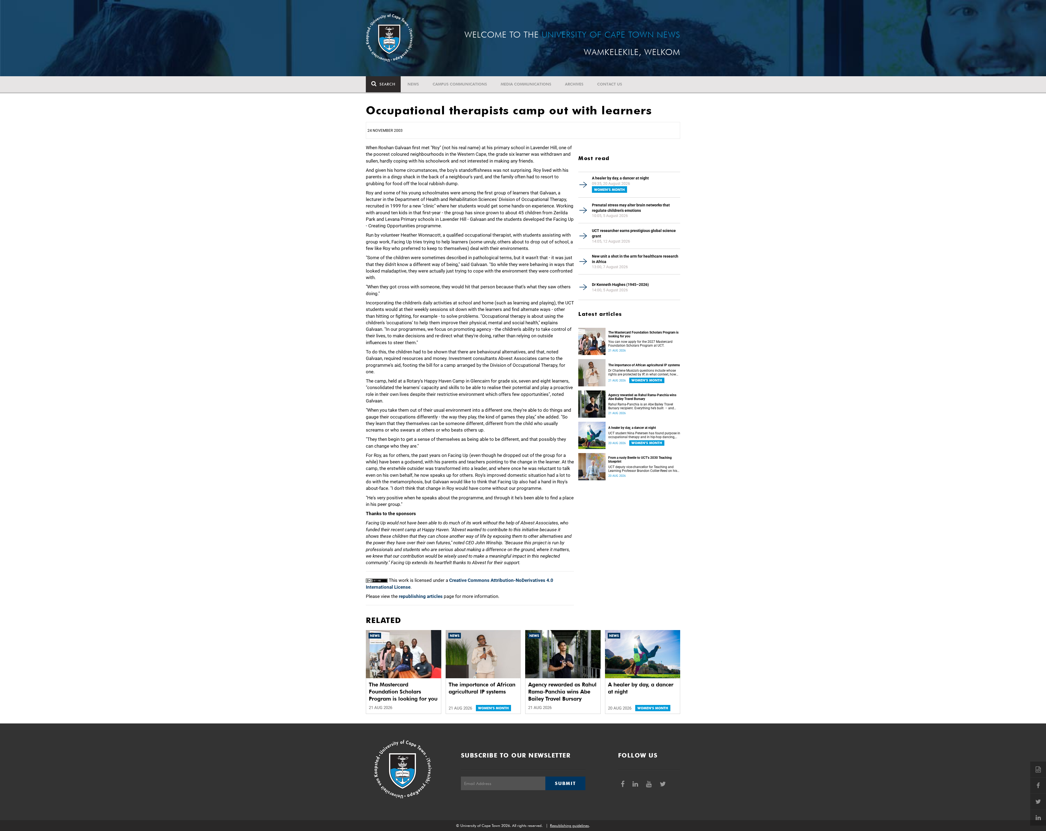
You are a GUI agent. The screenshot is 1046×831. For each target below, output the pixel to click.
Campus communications (460, 84)
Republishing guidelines (569, 825)
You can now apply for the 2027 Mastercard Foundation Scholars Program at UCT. (640, 343)
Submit (565, 783)
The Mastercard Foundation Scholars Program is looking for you (643, 334)
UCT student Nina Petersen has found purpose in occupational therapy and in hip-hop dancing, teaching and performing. (644, 435)
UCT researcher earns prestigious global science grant (634, 233)
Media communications (526, 84)
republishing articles (421, 596)
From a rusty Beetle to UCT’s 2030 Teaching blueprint (640, 459)
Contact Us (609, 84)
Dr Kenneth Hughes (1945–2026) (620, 284)
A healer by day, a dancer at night (620, 178)
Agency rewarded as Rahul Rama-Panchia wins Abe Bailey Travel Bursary (642, 397)
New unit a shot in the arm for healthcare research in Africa (635, 259)
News (413, 84)
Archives (574, 84)
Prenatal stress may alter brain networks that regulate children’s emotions (631, 208)
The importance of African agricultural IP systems (644, 365)
